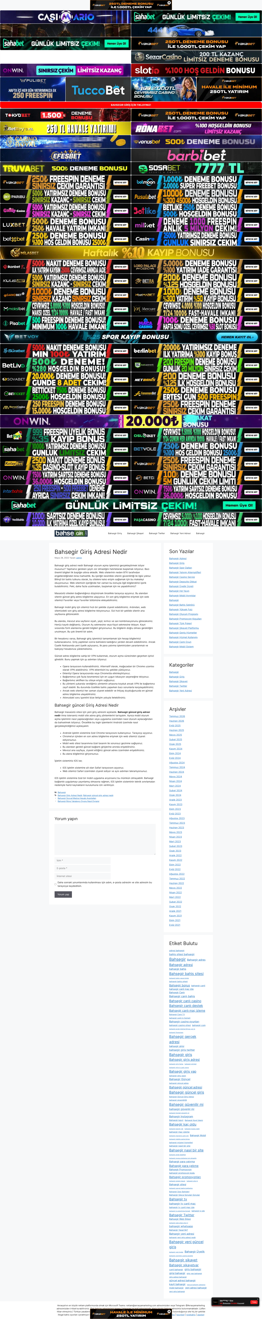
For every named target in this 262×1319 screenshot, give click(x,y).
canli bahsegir (176, 1269)
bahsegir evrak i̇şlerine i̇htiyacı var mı (182, 1029)
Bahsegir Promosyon (180, 1169)
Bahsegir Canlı (177, 992)
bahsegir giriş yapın (177, 1076)
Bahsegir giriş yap (182, 1071)
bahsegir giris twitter (182, 1050)
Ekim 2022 (175, 864)
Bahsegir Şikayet (135, 533)
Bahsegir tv (178, 1199)
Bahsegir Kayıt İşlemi (194, 1120)
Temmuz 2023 (177, 823)
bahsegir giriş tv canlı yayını (179, 1067)
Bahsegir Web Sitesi (180, 1219)
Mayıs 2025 (175, 734)
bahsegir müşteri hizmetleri (181, 1142)
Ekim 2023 (175, 809)
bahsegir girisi (176, 1046)
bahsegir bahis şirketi (178, 981)
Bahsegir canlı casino (185, 1001)
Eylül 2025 (175, 725)
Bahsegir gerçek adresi (182, 1039)
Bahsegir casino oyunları (184, 1021)
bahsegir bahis (177, 968)
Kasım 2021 (175, 915)
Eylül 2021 (174, 925)
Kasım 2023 (175, 804)
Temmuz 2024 (177, 767)
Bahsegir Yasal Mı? (178, 1230)
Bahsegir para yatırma (182, 1161)
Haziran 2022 (176, 883)
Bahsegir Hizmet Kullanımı (183, 637)
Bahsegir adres (196, 959)
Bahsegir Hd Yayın (179, 591)
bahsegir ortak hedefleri (177, 1155)
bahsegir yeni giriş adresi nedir (182, 1237)
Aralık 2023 (175, 799)
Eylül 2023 (175, 813)
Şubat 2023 (175, 846)
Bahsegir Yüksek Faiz (180, 609)
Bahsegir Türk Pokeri (180, 623)
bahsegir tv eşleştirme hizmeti (179, 1211)
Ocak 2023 (175, 850)
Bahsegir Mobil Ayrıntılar (182, 595)
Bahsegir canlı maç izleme (187, 1010)
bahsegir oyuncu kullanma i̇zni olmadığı (182, 1158)
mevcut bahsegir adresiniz (196, 1285)
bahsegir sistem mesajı (177, 1181)
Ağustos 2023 (177, 818)
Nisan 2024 (175, 781)
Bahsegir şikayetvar (184, 1265)
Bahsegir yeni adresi (181, 1233)
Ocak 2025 (175, 744)
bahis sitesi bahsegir (182, 954)
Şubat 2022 (175, 901)
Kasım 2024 (175, 748)
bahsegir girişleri (190, 1064)
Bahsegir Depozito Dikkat (183, 581)
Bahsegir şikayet (183, 1260)
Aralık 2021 (175, 911)
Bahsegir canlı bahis (182, 996)
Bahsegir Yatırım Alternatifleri (185, 572)
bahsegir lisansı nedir (192, 1129)
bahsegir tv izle (198, 1211)
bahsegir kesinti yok (176, 1129)
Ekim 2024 (175, 753)
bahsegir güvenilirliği (178, 1100)
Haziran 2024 (176, 772)
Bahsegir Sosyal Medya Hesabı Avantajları (77, 798)
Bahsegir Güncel (179, 1079)
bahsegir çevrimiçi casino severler (181, 1256)
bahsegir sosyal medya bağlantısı (181, 1188)
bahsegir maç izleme (179, 1132)
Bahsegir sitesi (177, 1184)
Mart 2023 (175, 841)
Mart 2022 (175, 897)
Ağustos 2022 (176, 874)
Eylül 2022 (175, 869)
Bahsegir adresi (181, 965)
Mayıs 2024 (175, 776)
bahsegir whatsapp (181, 1226)
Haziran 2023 (176, 827)
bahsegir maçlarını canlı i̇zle (179, 1136)
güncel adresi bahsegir (182, 1280)
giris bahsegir (192, 1269)
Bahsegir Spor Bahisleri (179, 1192)
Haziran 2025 (176, 730)
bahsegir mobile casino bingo (179, 1139)
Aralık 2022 (175, 855)
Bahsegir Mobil (198, 1135)
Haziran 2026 (176, 721)
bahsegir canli (198, 985)
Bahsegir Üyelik (195, 1251)
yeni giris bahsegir (177, 1291)
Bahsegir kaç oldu (182, 1124)
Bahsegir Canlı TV (177, 1014)
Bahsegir (200, 533)
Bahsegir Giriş (115, 533)
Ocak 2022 (175, 906)
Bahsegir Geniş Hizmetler (183, 632)
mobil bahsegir (176, 1288)
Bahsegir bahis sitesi (186, 973)
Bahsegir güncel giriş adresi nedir (98, 795)
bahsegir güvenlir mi (181, 1109)
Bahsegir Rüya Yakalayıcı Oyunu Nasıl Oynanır (78, 801)
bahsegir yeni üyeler (176, 1252)
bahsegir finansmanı (176, 1032)
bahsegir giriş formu (176, 1064)
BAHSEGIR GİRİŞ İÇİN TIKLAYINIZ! (131, 105)
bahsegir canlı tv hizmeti (179, 1018)
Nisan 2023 (175, 837)
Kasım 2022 (175, 860)
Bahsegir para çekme (184, 1165)
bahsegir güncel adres (179, 1083)
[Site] (65, 182)
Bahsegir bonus (179, 985)
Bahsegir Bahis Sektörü (182, 605)
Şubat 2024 (175, 790)
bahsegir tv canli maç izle (181, 1207)
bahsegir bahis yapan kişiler (179, 978)
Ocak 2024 (175, 795)
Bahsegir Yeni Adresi (180, 533)
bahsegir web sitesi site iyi (178, 1223)
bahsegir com (199, 1025)
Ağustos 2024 (177, 762)
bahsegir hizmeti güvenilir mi (179, 1113)
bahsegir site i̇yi (192, 1181)
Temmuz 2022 (177, 878)
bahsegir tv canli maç (182, 1203)
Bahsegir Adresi (178, 558)
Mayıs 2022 (175, 888)
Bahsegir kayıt (176, 1120)
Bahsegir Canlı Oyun (180, 642)
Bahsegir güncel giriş (186, 1092)
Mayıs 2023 (175, 832)
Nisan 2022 (175, 892)
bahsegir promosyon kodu (182, 1173)
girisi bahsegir (177, 1273)
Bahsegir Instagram (181, 1116)
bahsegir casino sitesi (180, 1025)
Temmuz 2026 (177, 716)
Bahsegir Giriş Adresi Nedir (70, 795)
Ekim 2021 (174, 920)
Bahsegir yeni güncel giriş (186, 1244)
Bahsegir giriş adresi (184, 1060)
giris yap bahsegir (194, 1273)
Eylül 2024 (175, 758)
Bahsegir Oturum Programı (183, 614)
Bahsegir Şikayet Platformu (184, 628)
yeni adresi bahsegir (196, 1287)
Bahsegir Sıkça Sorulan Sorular (184, 1195)
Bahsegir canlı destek (186, 1006)
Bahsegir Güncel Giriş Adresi (181, 1097)
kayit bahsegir (177, 1284)
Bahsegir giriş (180, 1054)
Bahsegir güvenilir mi (186, 1104)
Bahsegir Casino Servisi (182, 577)
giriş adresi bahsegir (178, 1277)
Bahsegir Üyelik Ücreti (181, 586)
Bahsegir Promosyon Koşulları (185, 618)
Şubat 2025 (175, 739)
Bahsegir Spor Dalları (180, 567)
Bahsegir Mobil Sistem (181, 646)
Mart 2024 (175, 785)
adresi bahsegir (176, 950)
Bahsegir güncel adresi (185, 1087)
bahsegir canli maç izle (181, 989)
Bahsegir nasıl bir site (186, 1150)
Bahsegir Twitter (157, 533)
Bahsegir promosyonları (185, 1177)
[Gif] (131, 252)
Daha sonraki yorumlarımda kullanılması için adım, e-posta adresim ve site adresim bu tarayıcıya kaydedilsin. (105, 884)
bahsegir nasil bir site (179, 1146)
